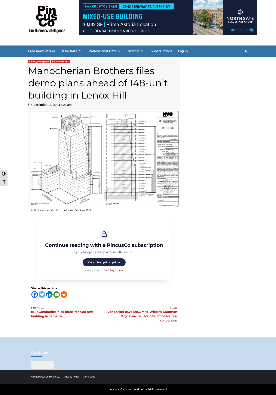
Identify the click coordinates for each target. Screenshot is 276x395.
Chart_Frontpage (39, 61)
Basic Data (68, 51)
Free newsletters (41, 51)
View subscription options (104, 262)
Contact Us (89, 376)
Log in (183, 51)
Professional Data (103, 51)
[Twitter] (42, 294)
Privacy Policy (71, 376)
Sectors (134, 51)
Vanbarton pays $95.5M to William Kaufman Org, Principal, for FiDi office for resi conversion (142, 314)
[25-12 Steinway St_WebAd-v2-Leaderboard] (138, 17)
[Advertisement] (216, 90)
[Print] (64, 294)
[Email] (56, 294)
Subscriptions (161, 51)
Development (60, 61)
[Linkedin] (49, 294)
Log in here (116, 270)
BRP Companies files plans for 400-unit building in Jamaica (62, 312)
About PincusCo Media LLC (45, 376)
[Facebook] (34, 294)
